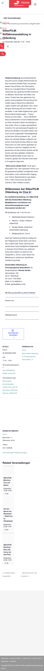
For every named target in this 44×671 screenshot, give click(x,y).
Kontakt (13, 661)
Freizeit (5, 387)
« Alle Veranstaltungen (12, 18)
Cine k (24, 350)
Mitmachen (5, 658)
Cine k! (26, 192)
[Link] (4, 4)
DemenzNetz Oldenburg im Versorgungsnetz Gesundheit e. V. (30, 356)
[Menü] (35, 4)
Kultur (8, 390)
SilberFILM (13, 393)
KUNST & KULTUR (9, 373)
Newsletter (5, 661)
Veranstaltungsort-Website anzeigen (15, 452)
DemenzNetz (7, 381)
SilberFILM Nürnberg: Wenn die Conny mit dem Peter (7, 550)
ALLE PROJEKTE (8, 370)
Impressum (27, 658)
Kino (9, 387)
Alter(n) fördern (16, 658)
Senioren (6, 393)
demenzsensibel (8, 384)
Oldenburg (14, 390)
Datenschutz (36, 658)
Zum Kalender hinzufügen (13, 334)
